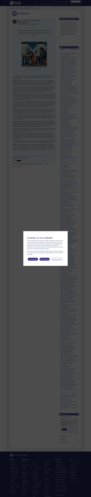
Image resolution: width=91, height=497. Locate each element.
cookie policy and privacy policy (41, 248)
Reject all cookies (44, 259)
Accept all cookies (33, 259)
